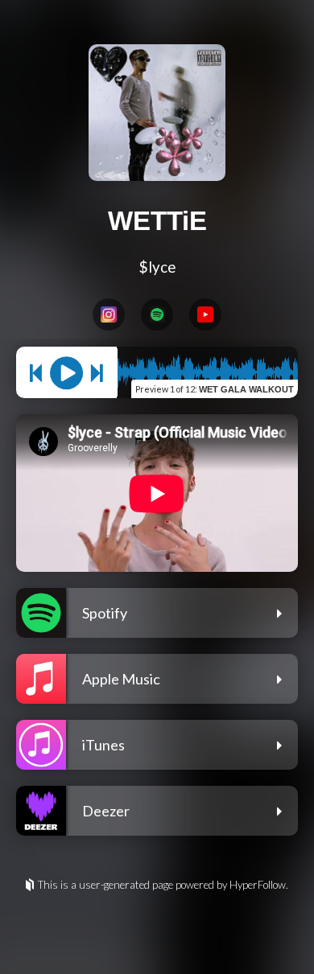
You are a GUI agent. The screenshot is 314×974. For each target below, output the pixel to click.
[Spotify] (157, 314)
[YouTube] (205, 314)
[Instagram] (109, 314)
